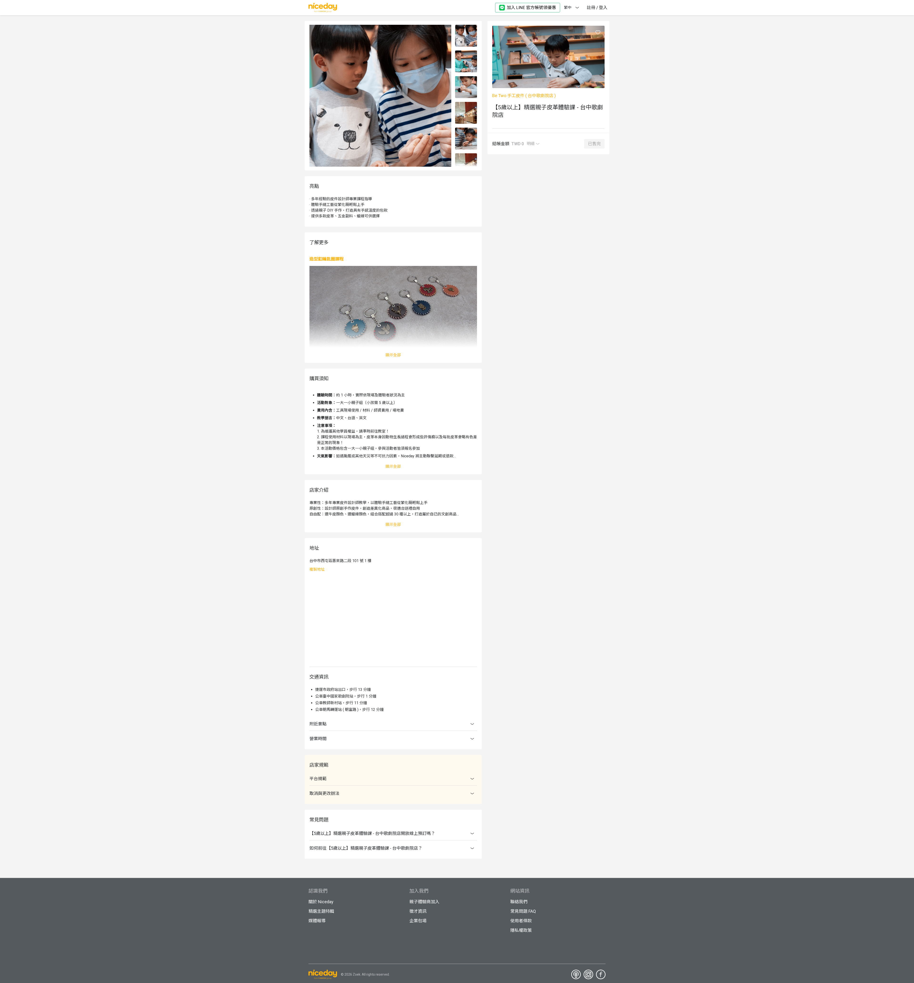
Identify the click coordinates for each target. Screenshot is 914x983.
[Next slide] (466, 164)
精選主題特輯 (321, 911)
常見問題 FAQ (523, 911)
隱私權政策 (521, 930)
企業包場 (418, 920)
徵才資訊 (418, 911)
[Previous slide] (466, 27)
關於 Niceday (320, 901)
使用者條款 (521, 920)
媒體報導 (317, 920)
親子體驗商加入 (424, 901)
